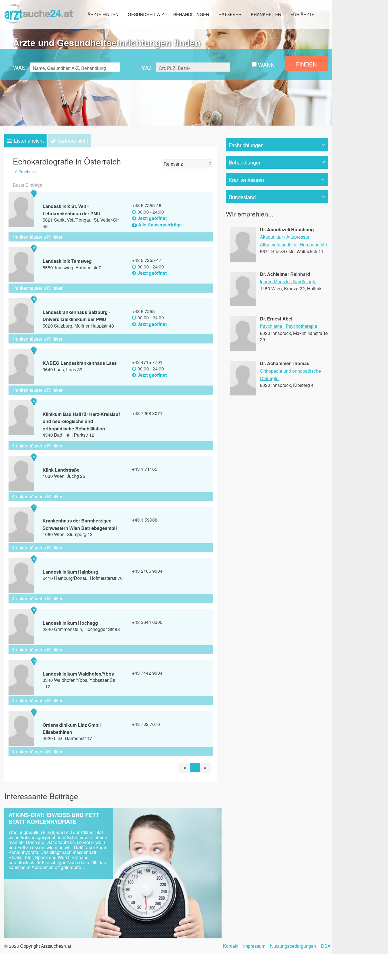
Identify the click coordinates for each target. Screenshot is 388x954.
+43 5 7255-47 (146, 260)
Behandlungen (191, 14)
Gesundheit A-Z (146, 14)
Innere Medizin (275, 281)
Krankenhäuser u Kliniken (37, 237)
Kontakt (230, 946)
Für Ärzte (302, 14)
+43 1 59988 (144, 519)
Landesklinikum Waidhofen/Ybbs (78, 673)
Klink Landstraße (61, 469)
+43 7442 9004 (147, 673)
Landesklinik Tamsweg (67, 261)
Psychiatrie (271, 326)
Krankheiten (266, 14)
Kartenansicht (72, 140)
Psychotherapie (301, 326)
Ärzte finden (102, 14)
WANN (266, 65)
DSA (326, 946)
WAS (19, 67)
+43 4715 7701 (147, 362)
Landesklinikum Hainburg (70, 571)
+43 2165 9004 (147, 571)
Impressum (254, 946)
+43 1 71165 (144, 469)
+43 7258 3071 (147, 413)
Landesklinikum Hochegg (70, 623)
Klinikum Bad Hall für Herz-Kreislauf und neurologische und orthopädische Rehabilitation (81, 421)
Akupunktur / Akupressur (284, 237)
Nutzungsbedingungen (293, 946)
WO (146, 67)
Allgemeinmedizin (278, 244)
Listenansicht (29, 140)
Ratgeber (229, 14)
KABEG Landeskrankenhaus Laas (80, 363)
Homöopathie (313, 244)
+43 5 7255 (143, 311)
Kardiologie (304, 281)
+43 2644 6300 (147, 622)
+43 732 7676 (146, 724)
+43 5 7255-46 (146, 205)
